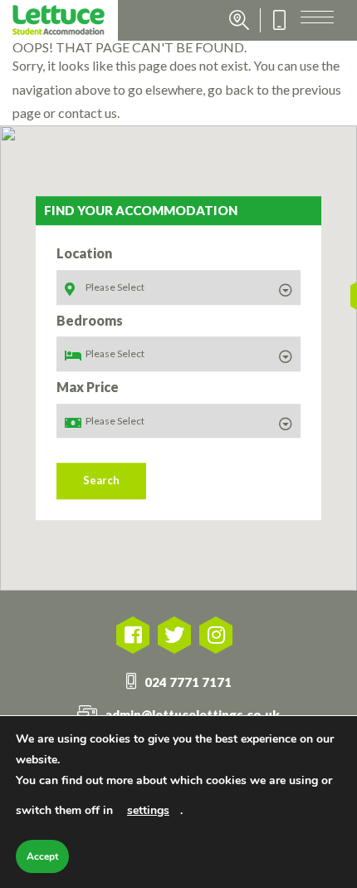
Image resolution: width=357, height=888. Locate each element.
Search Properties (239, 20)
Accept (42, 856)
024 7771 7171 (188, 682)
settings (148, 810)
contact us (87, 112)
